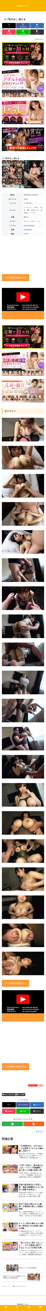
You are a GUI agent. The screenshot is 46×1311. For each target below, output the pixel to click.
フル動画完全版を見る (15, 277)
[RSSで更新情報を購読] (33, 1124)
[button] (37, 32)
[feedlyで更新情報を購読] (12, 1124)
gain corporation (29, 225)
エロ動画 (22, 1094)
